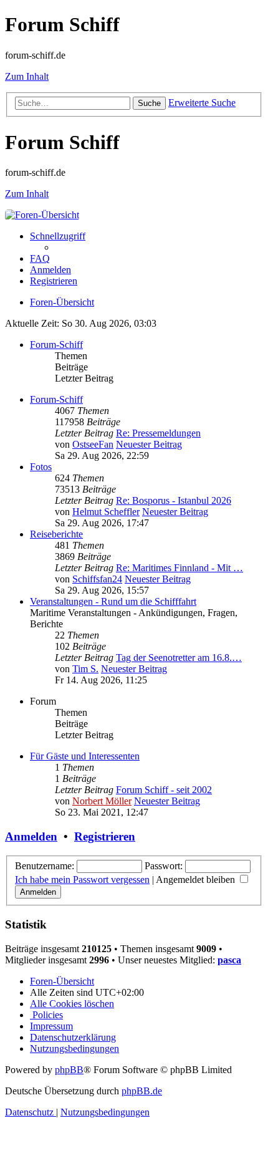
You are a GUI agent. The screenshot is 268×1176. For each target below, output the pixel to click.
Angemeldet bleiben (196, 879)
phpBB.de (142, 1091)
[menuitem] (40, 258)
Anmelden (31, 836)
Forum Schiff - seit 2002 (164, 789)
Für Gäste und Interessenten (85, 756)
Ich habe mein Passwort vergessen (82, 879)
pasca (229, 960)
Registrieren (104, 836)
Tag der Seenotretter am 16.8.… (179, 657)
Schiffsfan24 (97, 579)
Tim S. (85, 668)
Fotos (41, 466)
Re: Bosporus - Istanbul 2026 (173, 500)
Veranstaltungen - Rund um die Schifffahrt (113, 601)
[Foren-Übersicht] (42, 215)
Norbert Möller (102, 801)
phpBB (69, 1069)
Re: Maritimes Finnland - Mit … (179, 567)
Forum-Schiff (56, 344)
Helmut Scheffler (106, 511)
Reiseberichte (56, 534)
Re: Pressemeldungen (158, 433)
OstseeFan (92, 444)
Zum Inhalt (27, 76)
